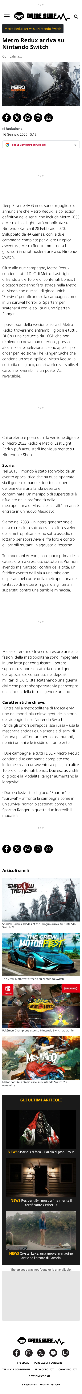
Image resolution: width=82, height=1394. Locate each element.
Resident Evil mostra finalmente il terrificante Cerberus (41, 1202)
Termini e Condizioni (16, 1369)
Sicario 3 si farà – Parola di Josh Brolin (41, 1152)
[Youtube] (55, 1352)
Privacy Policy (44, 1369)
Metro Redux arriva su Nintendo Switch (33, 29)
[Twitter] (43, 1352)
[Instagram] (30, 1352)
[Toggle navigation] (7, 16)
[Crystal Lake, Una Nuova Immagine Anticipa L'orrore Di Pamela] (41, 1230)
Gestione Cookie (39, 1376)
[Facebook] (18, 1352)
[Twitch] (65, 1352)
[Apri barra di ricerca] (76, 16)
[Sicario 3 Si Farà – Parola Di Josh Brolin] (41, 1129)
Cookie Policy (68, 1369)
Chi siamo (23, 1362)
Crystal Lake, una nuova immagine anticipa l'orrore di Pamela (41, 1255)
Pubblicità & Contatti (48, 1362)
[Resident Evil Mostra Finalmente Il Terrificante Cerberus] (41, 1177)
